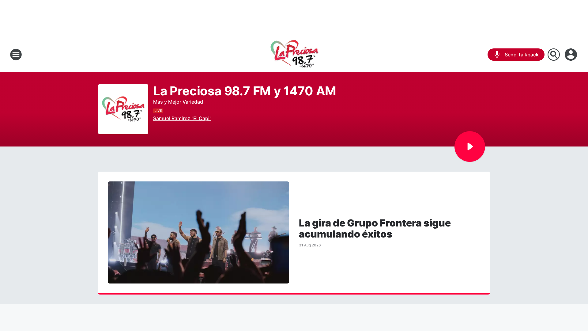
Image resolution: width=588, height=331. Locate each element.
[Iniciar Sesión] (571, 54)
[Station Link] (294, 54)
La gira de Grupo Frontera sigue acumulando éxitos (375, 229)
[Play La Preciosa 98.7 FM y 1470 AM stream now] (123, 109)
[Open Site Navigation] (16, 54)
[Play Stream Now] (469, 146)
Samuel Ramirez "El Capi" (182, 118)
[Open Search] (554, 54)
